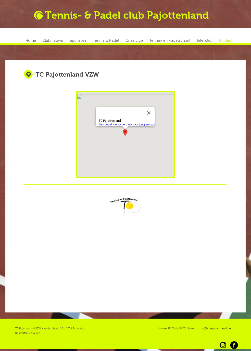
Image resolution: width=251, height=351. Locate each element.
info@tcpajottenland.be (214, 328)
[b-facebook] (234, 345)
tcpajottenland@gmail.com (125, 240)
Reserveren (125, 278)
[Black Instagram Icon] (223, 345)
